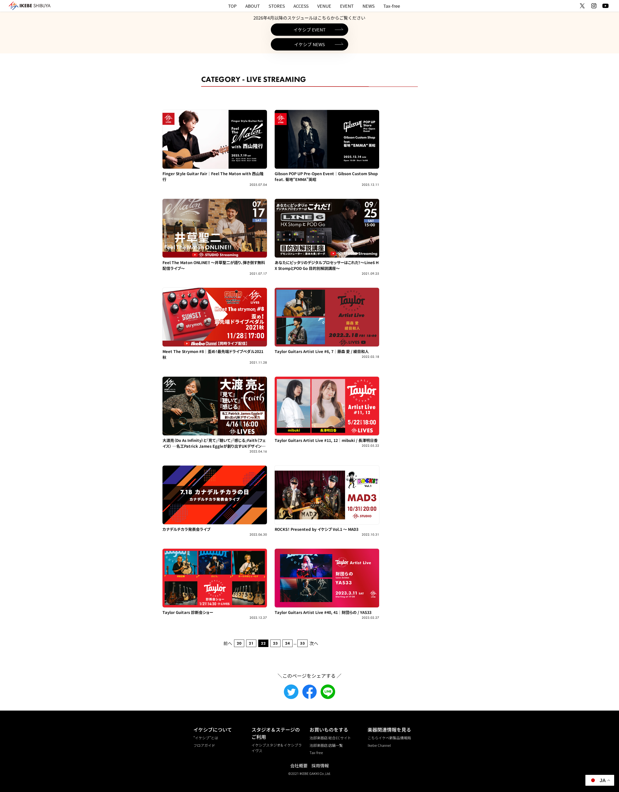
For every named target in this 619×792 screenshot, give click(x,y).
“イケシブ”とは (205, 737)
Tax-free (391, 6)
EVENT (347, 6)
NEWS (368, 6)
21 (251, 643)
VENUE (324, 6)
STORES (277, 6)
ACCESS (301, 6)
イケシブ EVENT (310, 29)
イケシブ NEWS (309, 44)
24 (287, 643)
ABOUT (252, 6)
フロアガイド (204, 745)
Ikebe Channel (379, 745)
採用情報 (320, 765)
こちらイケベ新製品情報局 (389, 737)
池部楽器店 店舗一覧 (326, 745)
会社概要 (299, 765)
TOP (232, 6)
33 (302, 643)
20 (239, 643)
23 (275, 643)
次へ (314, 643)
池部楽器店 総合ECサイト (330, 737)
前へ (227, 643)
